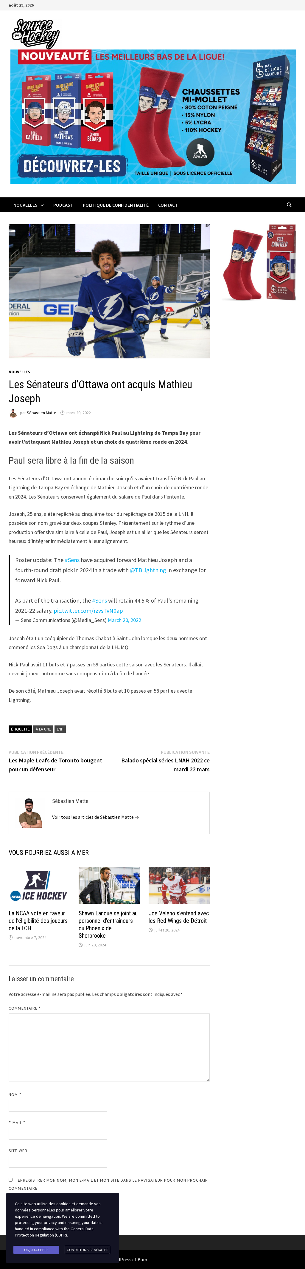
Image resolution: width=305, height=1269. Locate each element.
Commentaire (25, 1008)
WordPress (120, 1259)
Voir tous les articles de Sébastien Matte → (95, 817)
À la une (43, 729)
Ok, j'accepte (36, 1250)
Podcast (63, 205)
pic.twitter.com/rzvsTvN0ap (88, 610)
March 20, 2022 (124, 620)
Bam (142, 1259)
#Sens (72, 560)
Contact (168, 205)
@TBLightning (148, 570)
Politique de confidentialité (116, 205)
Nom (15, 1094)
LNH (60, 729)
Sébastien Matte (41, 412)
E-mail (17, 1122)
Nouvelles (25, 205)
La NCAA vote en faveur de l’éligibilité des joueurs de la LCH (38, 921)
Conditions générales (87, 1250)
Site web (18, 1150)
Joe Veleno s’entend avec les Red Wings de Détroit (179, 917)
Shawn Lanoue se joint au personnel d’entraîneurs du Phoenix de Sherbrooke (108, 924)
